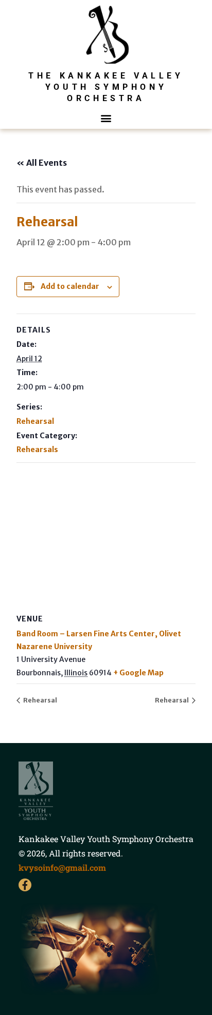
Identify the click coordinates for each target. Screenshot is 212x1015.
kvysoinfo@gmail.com (62, 867)
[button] (106, 118)
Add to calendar (70, 286)
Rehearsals (37, 449)
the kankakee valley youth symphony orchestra (105, 87)
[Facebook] (25, 885)
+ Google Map (138, 672)
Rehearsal (35, 421)
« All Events (41, 163)
